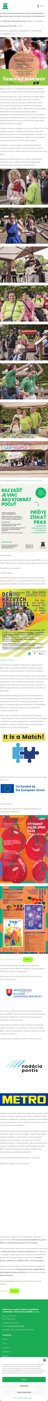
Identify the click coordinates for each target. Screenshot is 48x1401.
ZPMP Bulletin (4, 1291)
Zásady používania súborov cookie (22, 1398)
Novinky (5, 1356)
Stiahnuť (28, 959)
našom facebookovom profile (31, 480)
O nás (4, 1343)
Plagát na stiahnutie (7, 660)
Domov (5, 1339)
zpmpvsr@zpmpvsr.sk (16, 1326)
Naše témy (6, 1351)
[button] (44, 1360)
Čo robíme (6, 1347)
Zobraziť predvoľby (24, 1392)
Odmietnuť (24, 1386)
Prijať (24, 1379)
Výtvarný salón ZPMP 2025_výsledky (11, 959)
